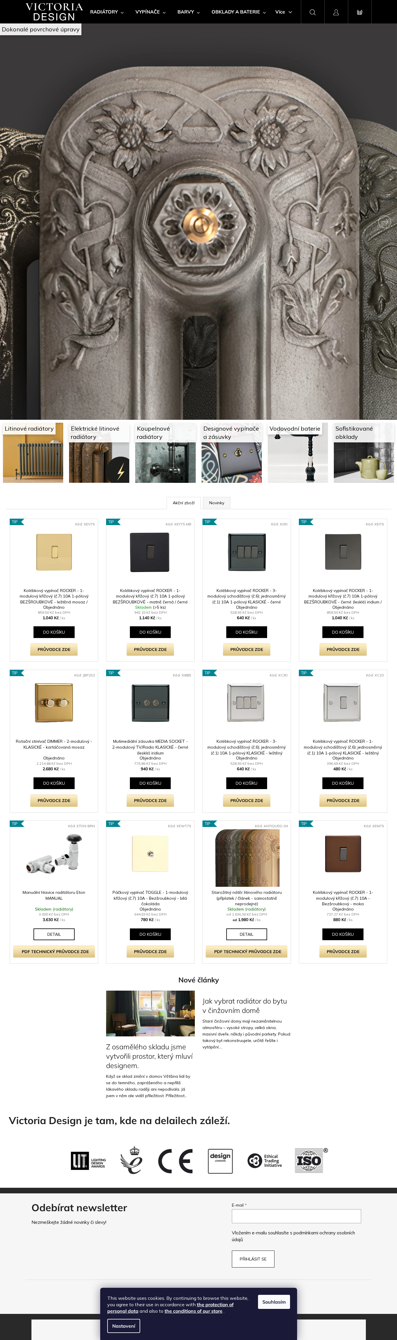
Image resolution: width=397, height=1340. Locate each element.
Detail (54, 934)
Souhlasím (274, 1302)
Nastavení (123, 1326)
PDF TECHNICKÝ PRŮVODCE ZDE (55, 951)
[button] (30, 221)
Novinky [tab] (216, 502)
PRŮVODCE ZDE (54, 649)
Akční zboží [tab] (184, 502)
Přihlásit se (253, 1259)
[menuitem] (107, 11)
